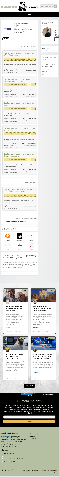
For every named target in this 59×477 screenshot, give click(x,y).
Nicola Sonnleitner (10, 72)
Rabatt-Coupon (6, 436)
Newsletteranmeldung (48, 394)
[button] (29, 14)
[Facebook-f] (2, 7)
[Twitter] (13, 7)
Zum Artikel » (9, 327)
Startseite (34, 393)
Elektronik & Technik (8, 70)
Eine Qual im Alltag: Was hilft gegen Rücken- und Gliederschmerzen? (15, 356)
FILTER (6, 38)
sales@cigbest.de (46, 50)
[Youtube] (16, 7)
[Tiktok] (10, 7)
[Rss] (2, 473)
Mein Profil (56, 39)
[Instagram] (5, 7)
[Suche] (55, 6)
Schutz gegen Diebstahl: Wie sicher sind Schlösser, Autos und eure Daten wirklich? (42, 356)
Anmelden (29, 421)
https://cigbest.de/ (18, 35)
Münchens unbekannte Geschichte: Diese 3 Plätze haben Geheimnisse (42, 308)
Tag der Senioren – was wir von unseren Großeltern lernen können (14, 308)
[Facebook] (2, 470)
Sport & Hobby (12, 69)
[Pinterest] (7, 7)
